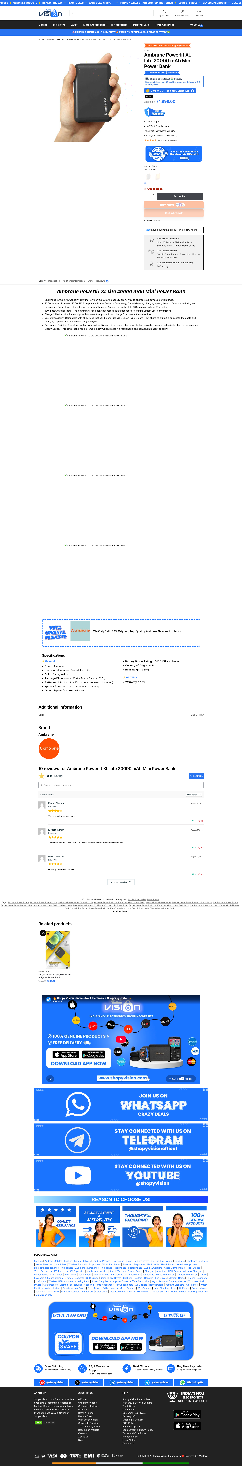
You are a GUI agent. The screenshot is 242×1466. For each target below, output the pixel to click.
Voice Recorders (43, 1271)
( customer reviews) (168, 140)
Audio (169, 1261)
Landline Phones (101, 1261)
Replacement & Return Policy (137, 1429)
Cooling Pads (82, 1281)
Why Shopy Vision (88, 1419)
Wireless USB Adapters (60, 1281)
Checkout (199, 15)
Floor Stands (193, 1267)
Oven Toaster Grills (98, 1288)
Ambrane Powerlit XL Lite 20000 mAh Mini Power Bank (121, 291)
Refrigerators (156, 1284)
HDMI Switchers (142, 1291)
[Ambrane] (121, 748)
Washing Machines (198, 1291)
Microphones (135, 1267)
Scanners (202, 1278)
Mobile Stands (101, 1274)
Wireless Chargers (192, 1271)
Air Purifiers (192, 1284)
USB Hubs (41, 1281)
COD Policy (128, 1423)
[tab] (42, 280)
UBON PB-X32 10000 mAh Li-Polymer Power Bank (54, 976)
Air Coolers (141, 1284)
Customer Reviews (88, 1406)
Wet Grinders (144, 1288)
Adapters (161, 1271)
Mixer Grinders (127, 1288)
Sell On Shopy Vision (89, 1426)
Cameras (79, 1278)
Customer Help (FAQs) (134, 1412)
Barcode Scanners (70, 1291)
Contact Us (128, 1443)
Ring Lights (70, 1274)
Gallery (41, 280)
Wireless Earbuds (77, 1264)
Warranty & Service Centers (137, 1402)
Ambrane (59, 666)
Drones (69, 1278)
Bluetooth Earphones (134, 1264)
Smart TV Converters (137, 1261)
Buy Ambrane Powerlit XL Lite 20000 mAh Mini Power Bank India (159, 905)
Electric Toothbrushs (71, 1284)
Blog (80, 1440)
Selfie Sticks (85, 1274)
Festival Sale (85, 1416)
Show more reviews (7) (121, 882)
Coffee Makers (199, 1288)
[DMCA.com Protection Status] (55, 1423)
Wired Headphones (187, 1264)
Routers (138, 1278)
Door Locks (53, 1291)
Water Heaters (52, 1288)
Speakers (180, 1261)
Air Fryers (80, 1288)
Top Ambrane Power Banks (162, 908)
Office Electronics (139, 1281)
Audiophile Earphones (87, 1267)
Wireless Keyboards (186, 1274)
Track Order (128, 1406)
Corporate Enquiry (88, 1423)
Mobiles (38, 1261)
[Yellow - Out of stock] (158, 176)
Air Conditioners (124, 1284)
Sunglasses (117, 1274)
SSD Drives (92, 1278)
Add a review (196, 775)
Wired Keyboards (165, 1274)
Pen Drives (161, 1278)
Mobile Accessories (55, 39)
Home (41, 39)
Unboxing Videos (87, 1402)
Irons (173, 1288)
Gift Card (83, 1399)
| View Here (162, 72)
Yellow (200, 714)
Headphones (168, 1264)
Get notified (179, 196)
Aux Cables (56, 1274)
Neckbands (153, 1264)
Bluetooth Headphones (46, 1267)
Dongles (148, 1278)
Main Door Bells (44, 1294)
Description (54, 280)
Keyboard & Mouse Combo (48, 1278)
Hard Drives (114, 1278)
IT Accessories (133, 1274)
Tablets (87, 1261)
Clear (146, 183)
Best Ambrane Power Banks (158, 902)
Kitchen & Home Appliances (99, 1284)
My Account (164, 15)
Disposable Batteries (121, 1291)
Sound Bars (60, 1264)
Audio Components (174, 1267)
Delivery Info (129, 1416)
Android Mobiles (53, 1261)
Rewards (82, 1409)
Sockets (127, 1278)
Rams (103, 1278)
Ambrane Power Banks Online (43, 902)
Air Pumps (184, 1288)
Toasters (40, 1291)
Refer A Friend (86, 1412)
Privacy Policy (130, 1436)
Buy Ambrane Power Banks (225, 902)
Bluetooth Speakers (197, 1261)
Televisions (118, 1261)
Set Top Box (157, 1261)
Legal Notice (129, 1440)
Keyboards (148, 1274)
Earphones (94, 1264)
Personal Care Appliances (172, 1281)
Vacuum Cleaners (174, 1284)
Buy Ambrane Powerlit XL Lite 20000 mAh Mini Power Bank (100, 905)
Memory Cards (177, 1278)
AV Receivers (61, 1271)
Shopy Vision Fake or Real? (137, 1399)
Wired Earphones (111, 1264)
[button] (197, 24)
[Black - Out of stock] (148, 176)
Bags (154, 1281)
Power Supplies (100, 1281)
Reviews (102, 280)
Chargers (149, 1271)
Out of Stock (174, 213)
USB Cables (174, 1271)
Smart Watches (117, 1271)
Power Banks (73, 39)
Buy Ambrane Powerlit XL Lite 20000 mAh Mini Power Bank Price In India (115, 908)
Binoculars (87, 1291)
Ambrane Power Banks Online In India (75, 902)
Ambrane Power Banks (18, 902)
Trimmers (193, 1281)
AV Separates (77, 1271)
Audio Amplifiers (153, 1267)
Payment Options (131, 1426)
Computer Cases (119, 1281)
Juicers (114, 1288)
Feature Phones (72, 1261)
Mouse (203, 1274)
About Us (83, 1436)
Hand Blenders (161, 1288)
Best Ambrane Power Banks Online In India (192, 902)
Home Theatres (44, 1264)
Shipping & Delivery (132, 1419)
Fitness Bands (135, 1271)
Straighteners (50, 1284)
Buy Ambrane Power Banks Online (16, 905)
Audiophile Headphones (113, 1267)
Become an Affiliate (88, 1429)
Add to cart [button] (57, 987)
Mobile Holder (178, 1291)
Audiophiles (67, 1267)
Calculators (101, 1291)
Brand (91, 280)
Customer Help (182, 15)
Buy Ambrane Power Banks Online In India (52, 905)
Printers (191, 1278)
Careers (82, 1433)
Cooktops (67, 1288)
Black (193, 714)
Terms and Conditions (134, 1433)
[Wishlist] (72, 935)
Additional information (74, 280)
